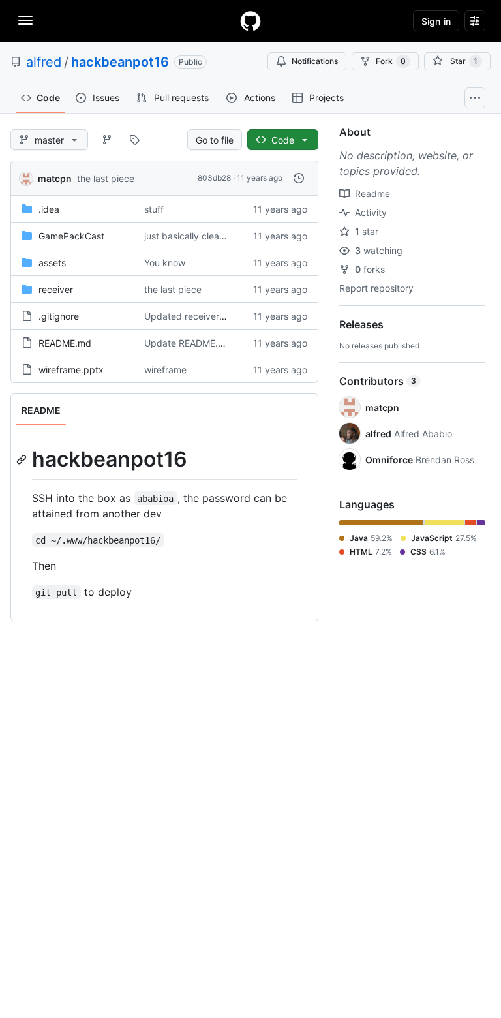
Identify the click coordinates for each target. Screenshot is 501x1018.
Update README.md (188, 342)
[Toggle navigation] (25, 20)
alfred (43, 62)
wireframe (165, 369)
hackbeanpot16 (120, 62)
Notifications (315, 61)
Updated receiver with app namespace (227, 316)
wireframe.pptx (71, 369)
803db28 (214, 178)
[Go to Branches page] (107, 139)
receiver (55, 289)
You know (164, 262)
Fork (391, 61)
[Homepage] (250, 20)
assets (52, 262)
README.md (64, 342)
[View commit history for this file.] (299, 178)
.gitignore (58, 316)
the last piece (105, 178)
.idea (48, 209)
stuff (154, 209)
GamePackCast (71, 235)
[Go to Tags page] (134, 139)
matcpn (55, 178)
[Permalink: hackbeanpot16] (23, 459)
